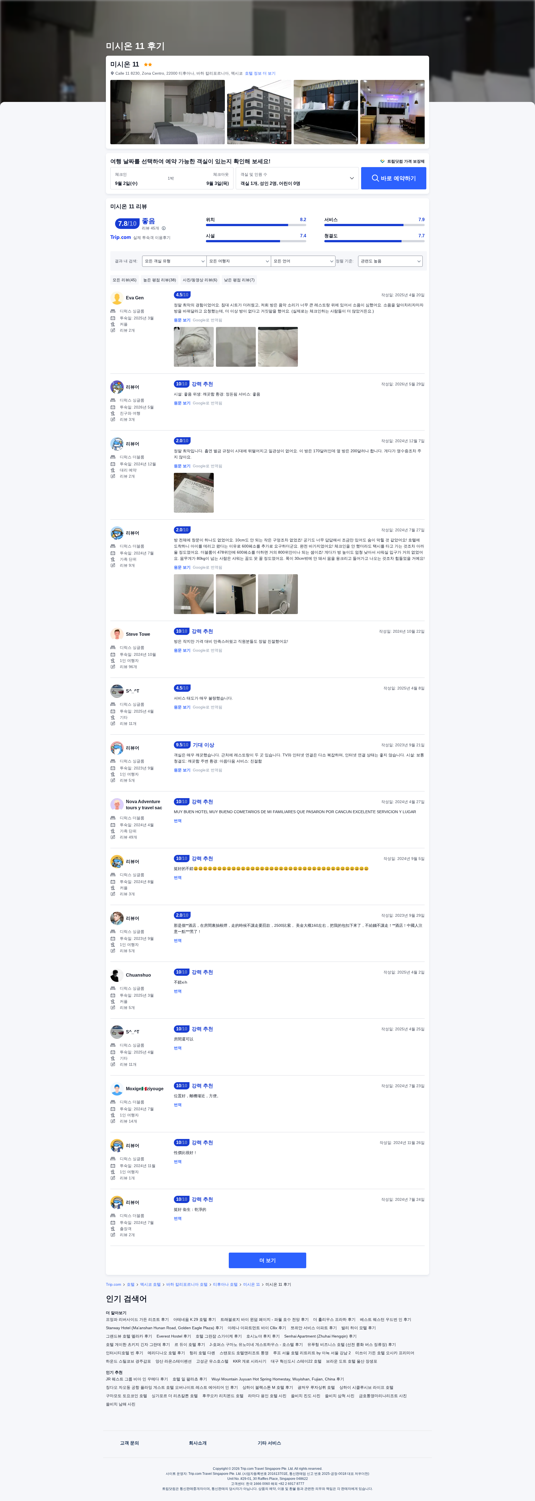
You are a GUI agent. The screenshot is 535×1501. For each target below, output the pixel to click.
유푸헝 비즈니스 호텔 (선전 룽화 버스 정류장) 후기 (351, 1344)
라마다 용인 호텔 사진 (267, 1396)
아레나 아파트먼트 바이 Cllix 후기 (257, 1328)
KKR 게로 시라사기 (249, 1361)
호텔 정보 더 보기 (260, 73)
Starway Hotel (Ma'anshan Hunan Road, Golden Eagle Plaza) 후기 (164, 1328)
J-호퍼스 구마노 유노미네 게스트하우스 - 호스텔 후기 (256, 1344)
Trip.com (113, 1284)
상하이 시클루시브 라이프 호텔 (366, 1387)
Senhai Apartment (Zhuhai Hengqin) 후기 (320, 1336)
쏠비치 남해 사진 (120, 1404)
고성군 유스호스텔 (212, 1361)
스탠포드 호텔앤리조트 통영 (244, 1353)
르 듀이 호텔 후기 (189, 1344)
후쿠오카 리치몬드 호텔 (223, 1396)
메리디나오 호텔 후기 (166, 1353)
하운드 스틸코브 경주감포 (128, 1361)
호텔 (131, 1284)
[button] (497, 9)
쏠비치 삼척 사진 (339, 1396)
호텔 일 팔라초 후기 (189, 1379)
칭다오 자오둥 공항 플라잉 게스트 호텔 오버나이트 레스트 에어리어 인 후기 (172, 1387)
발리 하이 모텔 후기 (358, 1328)
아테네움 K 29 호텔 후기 (194, 1319)
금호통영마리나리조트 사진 (383, 1396)
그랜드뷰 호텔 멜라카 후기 (129, 1336)
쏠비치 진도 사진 (305, 1396)
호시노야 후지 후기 (263, 1336)
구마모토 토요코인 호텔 (126, 1396)
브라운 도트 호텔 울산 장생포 (351, 1361)
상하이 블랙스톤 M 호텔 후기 (267, 1387)
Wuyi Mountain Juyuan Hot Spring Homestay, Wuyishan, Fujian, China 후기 (277, 1379)
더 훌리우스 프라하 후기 (334, 1319)
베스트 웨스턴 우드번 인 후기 (385, 1319)
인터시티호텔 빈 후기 (124, 1353)
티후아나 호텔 (225, 1284)
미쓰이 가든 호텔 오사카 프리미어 (384, 1353)
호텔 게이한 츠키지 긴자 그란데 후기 (138, 1344)
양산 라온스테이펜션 (173, 1361)
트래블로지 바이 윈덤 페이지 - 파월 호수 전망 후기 (264, 1319)
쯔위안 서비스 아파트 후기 (314, 1328)
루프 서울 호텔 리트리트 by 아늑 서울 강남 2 (312, 1353)
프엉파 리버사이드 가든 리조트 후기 (137, 1319)
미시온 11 (251, 1284)
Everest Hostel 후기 (174, 1336)
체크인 (121, 174)
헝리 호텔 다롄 (202, 1353)
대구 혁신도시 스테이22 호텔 (296, 1361)
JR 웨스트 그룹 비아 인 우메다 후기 (137, 1379)
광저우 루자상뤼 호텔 (316, 1387)
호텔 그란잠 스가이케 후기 (219, 1336)
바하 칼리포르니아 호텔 (187, 1284)
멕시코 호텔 (150, 1284)
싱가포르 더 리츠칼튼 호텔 (175, 1396)
